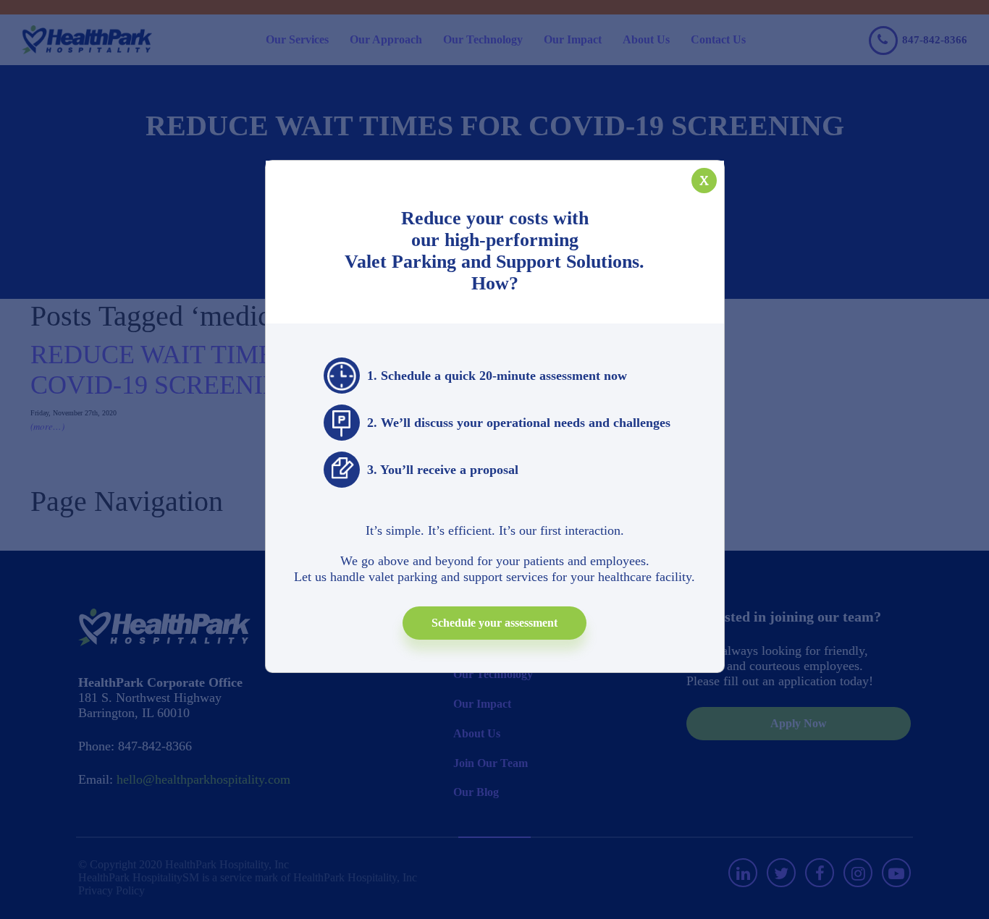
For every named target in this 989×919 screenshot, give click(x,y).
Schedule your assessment (494, 623)
